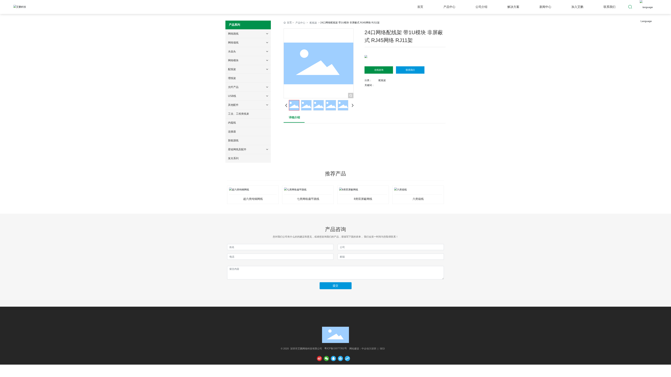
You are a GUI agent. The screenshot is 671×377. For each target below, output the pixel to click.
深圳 (373, 348)
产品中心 (300, 22)
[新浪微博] (319, 358)
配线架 (313, 22)
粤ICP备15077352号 (335, 348)
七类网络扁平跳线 (308, 198)
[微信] (326, 358)
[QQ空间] (340, 358)
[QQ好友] (333, 358)
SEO (382, 348)
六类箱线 (418, 198)
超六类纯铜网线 (253, 198)
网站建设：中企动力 (360, 348)
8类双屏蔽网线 (363, 198)
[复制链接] (347, 358)
